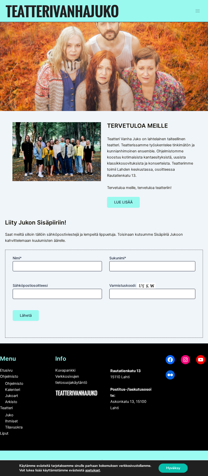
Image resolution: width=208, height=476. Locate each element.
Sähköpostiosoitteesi (30, 285)
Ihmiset (11, 421)
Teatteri (6, 408)
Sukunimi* (117, 258)
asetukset (92, 470)
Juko (9, 415)
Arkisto (11, 402)
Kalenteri (12, 389)
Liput (4, 433)
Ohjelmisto (9, 376)
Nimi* (17, 258)
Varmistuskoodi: (123, 285)
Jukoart (11, 395)
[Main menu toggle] (197, 11)
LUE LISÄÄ (123, 202)
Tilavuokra (14, 427)
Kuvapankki (65, 370)
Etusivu (6, 370)
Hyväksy (173, 468)
